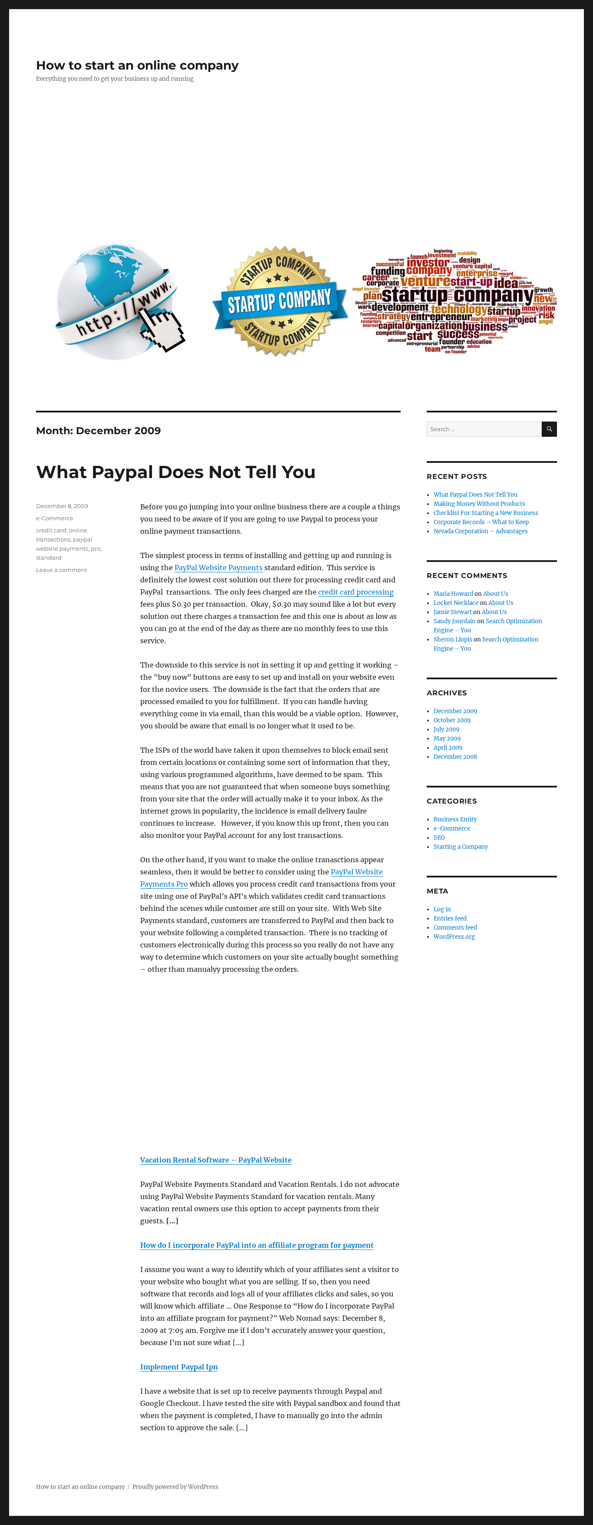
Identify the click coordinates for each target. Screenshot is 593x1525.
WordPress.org (454, 936)
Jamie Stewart (453, 612)
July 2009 (447, 729)
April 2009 (448, 747)
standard (49, 557)
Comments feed (455, 927)
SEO (439, 837)
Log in (442, 909)
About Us (495, 594)
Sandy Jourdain (455, 621)
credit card (51, 530)
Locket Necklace (456, 603)
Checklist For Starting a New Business (486, 513)
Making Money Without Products (479, 504)
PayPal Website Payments (219, 567)
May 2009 (447, 738)
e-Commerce (54, 518)
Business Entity (455, 819)
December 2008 (455, 757)
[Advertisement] (298, 168)
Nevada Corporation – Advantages (481, 531)
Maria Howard (453, 594)
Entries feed (450, 918)
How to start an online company (137, 65)
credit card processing (356, 592)
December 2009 (456, 711)
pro (95, 548)
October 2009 (452, 720)
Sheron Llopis (453, 639)
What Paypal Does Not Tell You (176, 471)
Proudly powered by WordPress (175, 1487)
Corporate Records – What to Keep (481, 522)
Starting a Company (461, 847)
